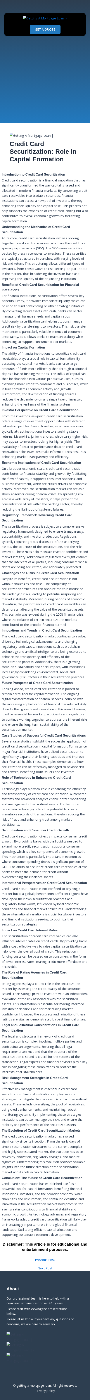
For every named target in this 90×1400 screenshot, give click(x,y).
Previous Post (45, 1259)
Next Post (45, 1268)
